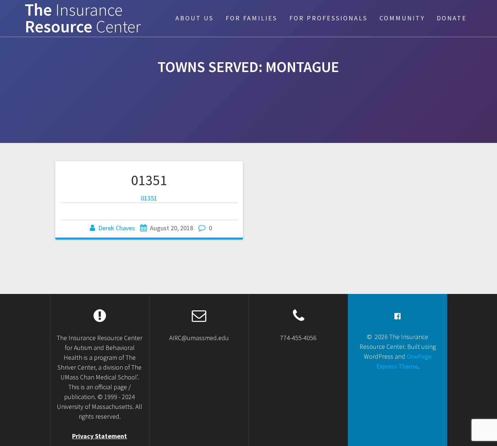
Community (402, 18)
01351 (149, 180)
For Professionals (328, 18)
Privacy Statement (99, 436)
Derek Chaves (116, 228)
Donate (452, 18)
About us (194, 18)
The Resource (83, 18)
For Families (251, 18)
